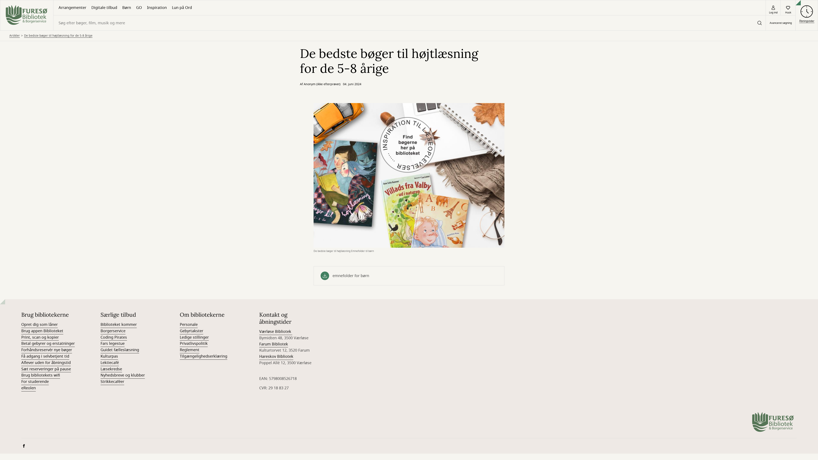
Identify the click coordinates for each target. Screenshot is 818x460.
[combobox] (409, 22)
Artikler (14, 35)
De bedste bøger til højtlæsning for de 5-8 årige (58, 35)
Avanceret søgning (781, 23)
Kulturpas (109, 356)
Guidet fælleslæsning (120, 350)
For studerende (35, 381)
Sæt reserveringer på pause (46, 369)
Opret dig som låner (39, 324)
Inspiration (157, 7)
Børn (126, 7)
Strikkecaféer (112, 381)
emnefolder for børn (351, 276)
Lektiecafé (110, 362)
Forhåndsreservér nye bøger (46, 350)
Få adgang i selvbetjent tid (45, 356)
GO (139, 7)
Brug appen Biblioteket (42, 331)
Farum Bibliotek (273, 344)
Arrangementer (72, 7)
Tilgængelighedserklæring (203, 356)
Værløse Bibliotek (275, 331)
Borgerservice (113, 331)
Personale (189, 324)
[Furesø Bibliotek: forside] (26, 15)
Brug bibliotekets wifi (40, 375)
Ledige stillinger (194, 337)
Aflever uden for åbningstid (46, 362)
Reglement (189, 350)
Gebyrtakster (191, 331)
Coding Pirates (114, 337)
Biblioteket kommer (119, 324)
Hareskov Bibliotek (276, 356)
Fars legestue (113, 343)
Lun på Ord (182, 7)
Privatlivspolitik (194, 343)
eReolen (28, 388)
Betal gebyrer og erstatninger (48, 343)
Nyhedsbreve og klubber (123, 375)
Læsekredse (111, 369)
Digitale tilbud (104, 7)
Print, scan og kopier (40, 337)
